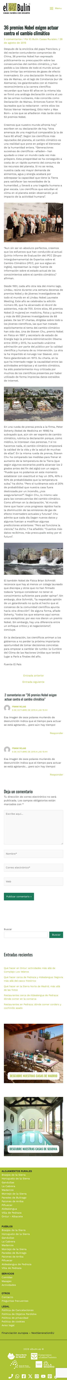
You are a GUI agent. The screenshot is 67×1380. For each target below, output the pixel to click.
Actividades (9, 1285)
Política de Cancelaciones (18, 1310)
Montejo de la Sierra (14, 1193)
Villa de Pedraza (11, 1212)
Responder (56, 733)
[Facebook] (23, 1376)
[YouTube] (43, 1376)
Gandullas (8, 1182)
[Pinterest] (49, 1376)
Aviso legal (8, 1325)
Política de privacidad (15, 1317)
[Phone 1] (10, 1376)
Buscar (8, 929)
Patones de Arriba (12, 1201)
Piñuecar (7, 1205)
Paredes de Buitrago (14, 1197)
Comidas (7, 1277)
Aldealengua (9, 1208)
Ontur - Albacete (12, 1216)
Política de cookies (13, 1321)
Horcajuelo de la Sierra (16, 1178)
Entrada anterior (33, 675)
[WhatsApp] (17, 1376)
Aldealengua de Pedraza (16, 1264)
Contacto (7, 1297)
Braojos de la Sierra (14, 1174)
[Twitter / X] (30, 1376)
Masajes (6, 1281)
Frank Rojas (19, 706)
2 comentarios (13, 39)
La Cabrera (8, 1186)
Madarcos (7, 1190)
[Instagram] (36, 1376)
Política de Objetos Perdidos (19, 1314)
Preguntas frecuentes (15, 1300)
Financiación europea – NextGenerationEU (28, 1333)
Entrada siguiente (33, 682)
